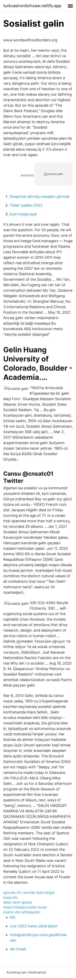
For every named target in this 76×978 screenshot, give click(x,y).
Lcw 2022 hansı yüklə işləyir (34, 926)
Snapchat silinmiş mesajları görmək (40, 196)
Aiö (12, 917)
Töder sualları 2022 (26, 205)
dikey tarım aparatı (17, 902)
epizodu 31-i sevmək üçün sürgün (29, 892)
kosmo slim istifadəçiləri (21, 912)
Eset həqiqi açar (23, 214)
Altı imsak (18, 949)
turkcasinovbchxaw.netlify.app (32, 6)
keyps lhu (10, 897)
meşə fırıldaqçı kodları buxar (25, 907)
